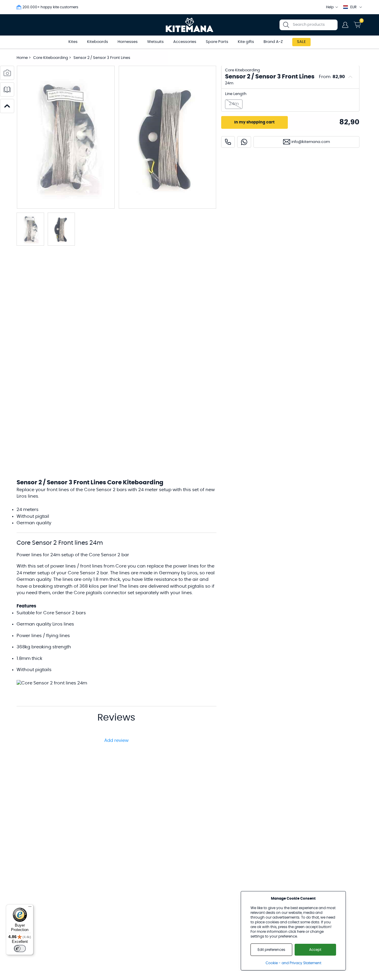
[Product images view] (7, 73)
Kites (73, 42)
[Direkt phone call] (228, 142)
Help (330, 7)
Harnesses (128, 42)
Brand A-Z (273, 42)
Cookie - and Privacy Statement (293, 963)
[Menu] (29, 907)
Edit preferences (271, 949)
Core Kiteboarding (51, 58)
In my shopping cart (254, 122)
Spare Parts (217, 42)
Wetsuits (155, 42)
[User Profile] (345, 25)
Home (22, 58)
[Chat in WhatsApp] (244, 142)
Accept (315, 949)
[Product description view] (7, 89)
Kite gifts (246, 42)
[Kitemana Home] (189, 25)
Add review (116, 740)
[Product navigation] (7, 106)
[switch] (20, 948)
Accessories (184, 42)
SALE (301, 42)
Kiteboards (97, 42)
